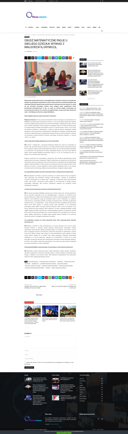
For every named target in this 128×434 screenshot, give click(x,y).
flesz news (29, 51)
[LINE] (60, 57)
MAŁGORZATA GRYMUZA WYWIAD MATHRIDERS (34, 267)
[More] (73, 57)
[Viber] (53, 57)
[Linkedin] (42, 57)
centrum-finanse (83, 156)
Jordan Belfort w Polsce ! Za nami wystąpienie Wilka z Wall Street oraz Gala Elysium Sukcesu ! (91, 152)
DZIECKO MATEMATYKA (33, 261)
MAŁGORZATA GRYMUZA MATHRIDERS (50, 265)
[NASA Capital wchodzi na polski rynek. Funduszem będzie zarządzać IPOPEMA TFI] (83, 93)
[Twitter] (39, 57)
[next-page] (28, 327)
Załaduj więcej (91, 98)
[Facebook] (100, 1)
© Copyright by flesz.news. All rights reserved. (35, 429)
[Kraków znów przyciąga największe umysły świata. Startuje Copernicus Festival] (50, 311)
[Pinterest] (46, 57)
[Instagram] (103, 1)
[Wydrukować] (32, 57)
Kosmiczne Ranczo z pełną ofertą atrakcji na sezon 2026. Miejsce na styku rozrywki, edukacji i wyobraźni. (67, 319)
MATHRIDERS (27, 263)
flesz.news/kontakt (53, 424)
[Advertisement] (76, 14)
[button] (102, 31)
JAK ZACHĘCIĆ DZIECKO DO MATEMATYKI (47, 261)
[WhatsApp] (49, 57)
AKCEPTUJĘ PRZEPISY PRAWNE (64, 432)
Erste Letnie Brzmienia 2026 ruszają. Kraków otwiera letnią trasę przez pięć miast (95, 64)
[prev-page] (25, 327)
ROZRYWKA (33, 35)
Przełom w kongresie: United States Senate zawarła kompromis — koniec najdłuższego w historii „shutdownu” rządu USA (91, 133)
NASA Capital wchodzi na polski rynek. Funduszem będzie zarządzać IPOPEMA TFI (95, 92)
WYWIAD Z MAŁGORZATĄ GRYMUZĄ (59, 267)
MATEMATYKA (60, 261)
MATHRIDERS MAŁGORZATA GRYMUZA (48, 263)
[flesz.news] (36, 14)
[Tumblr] (66, 57)
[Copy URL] (25, 57)
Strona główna (27, 35)
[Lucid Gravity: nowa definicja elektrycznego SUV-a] (55, 380)
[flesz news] (30, 295)
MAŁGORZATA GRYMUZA (62, 263)
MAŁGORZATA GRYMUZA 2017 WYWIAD (33, 265)
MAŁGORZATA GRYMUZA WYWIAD (66, 265)
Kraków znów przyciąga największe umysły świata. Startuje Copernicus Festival (49, 319)
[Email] (29, 57)
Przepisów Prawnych (79, 431)
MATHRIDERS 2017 (35, 263)
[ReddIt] (70, 57)
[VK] (63, 57)
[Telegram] (56, 57)
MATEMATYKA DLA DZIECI (69, 261)
